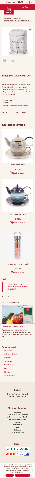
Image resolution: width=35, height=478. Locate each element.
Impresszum (17, 425)
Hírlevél (17, 427)
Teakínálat (7, 358)
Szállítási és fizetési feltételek (17, 414)
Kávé (5, 368)
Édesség (7, 372)
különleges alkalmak (10, 354)
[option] (17, 321)
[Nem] (33, 470)
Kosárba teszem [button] (19, 173)
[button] (30, 29)
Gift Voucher (8, 350)
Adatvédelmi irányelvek (23, 475)
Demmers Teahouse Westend (17, 394)
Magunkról (17, 412)
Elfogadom (9, 475)
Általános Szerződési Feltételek (17, 417)
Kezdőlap (9, 18)
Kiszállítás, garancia (17, 432)
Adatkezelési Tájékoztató (17, 419)
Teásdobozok (8, 20)
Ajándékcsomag (9, 365)
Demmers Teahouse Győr (17, 396)
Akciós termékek (9, 376)
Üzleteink (17, 430)
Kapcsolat (17, 422)
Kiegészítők (17, 18)
